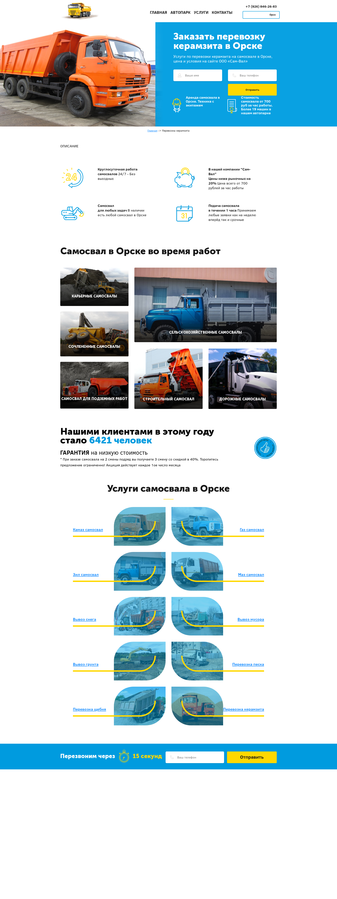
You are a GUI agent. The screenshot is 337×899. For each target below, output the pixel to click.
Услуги (201, 12)
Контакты (222, 12)
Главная (158, 12)
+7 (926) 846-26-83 (261, 6)
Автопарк (180, 12)
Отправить (252, 90)
